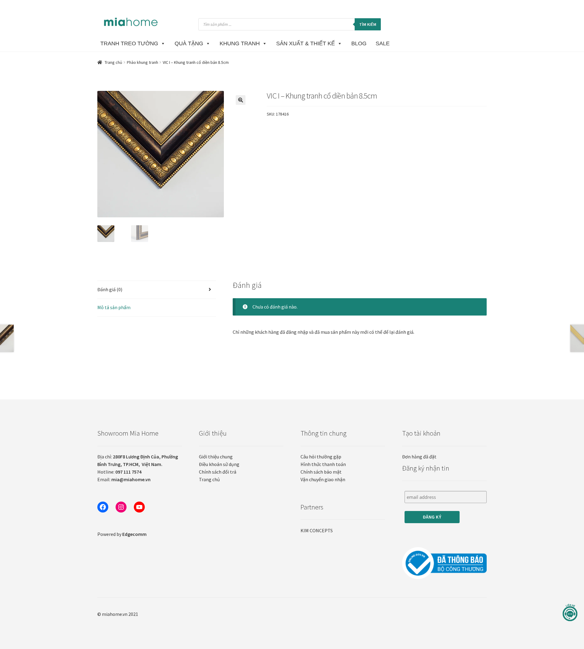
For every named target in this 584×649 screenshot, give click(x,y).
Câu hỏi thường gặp (321, 457)
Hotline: (119, 472)
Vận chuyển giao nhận (323, 479)
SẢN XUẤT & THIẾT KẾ (305, 43)
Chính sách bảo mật (321, 472)
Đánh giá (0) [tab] (109, 289)
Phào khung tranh (142, 62)
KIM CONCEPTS (317, 530)
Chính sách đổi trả (217, 472)
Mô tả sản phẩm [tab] (113, 307)
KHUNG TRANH (240, 43)
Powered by (122, 534)
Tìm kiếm (367, 24)
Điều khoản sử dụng (219, 464)
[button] (240, 100)
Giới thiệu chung (216, 457)
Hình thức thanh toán (323, 464)
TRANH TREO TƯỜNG (129, 43)
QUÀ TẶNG (189, 43)
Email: (124, 479)
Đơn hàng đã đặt (419, 457)
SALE (383, 43)
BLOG (359, 43)
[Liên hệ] (570, 613)
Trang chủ (113, 62)
